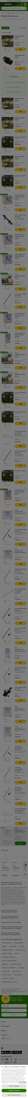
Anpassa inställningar (14, 1086)
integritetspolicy (22, 1082)
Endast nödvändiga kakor (14, 1095)
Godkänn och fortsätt (14, 1090)
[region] (14, 1081)
